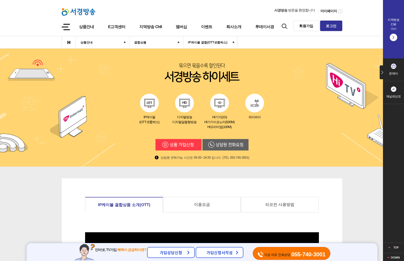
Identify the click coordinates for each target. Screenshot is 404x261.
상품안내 (86, 27)
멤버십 (181, 27)
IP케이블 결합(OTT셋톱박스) (207, 42)
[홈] (69, 42)
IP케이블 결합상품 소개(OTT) (124, 205)
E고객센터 (116, 27)
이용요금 (202, 204)
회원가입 (306, 26)
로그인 (331, 26)
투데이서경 (264, 27)
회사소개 (233, 27)
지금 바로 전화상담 (294, 254)
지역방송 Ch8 (150, 27)
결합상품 (140, 42)
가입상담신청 (171, 252)
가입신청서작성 (219, 252)
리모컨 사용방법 (279, 204)
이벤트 (206, 27)
